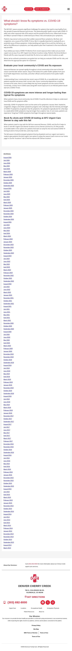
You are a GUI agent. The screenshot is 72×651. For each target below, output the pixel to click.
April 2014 (7, 522)
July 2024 (7, 225)
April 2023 (7, 267)
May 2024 (7, 230)
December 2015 (9, 478)
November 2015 (9, 480)
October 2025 (8, 183)
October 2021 (8, 301)
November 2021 (9, 298)
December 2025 (9, 180)
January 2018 (8, 413)
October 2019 (8, 360)
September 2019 (9, 362)
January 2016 (8, 475)
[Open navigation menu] (68, 9)
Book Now (28, 9)
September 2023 (9, 253)
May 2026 (7, 166)
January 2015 (8, 503)
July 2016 (7, 458)
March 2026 (7, 171)
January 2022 (8, 295)
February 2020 (8, 348)
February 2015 (8, 500)
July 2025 (7, 191)
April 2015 (7, 494)
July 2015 (7, 492)
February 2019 (8, 382)
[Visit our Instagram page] (53, 602)
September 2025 (9, 185)
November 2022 (9, 275)
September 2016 (9, 452)
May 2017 (7, 433)
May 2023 (7, 264)
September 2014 (9, 511)
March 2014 (7, 525)
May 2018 (7, 405)
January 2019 (8, 385)
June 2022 (7, 289)
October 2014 (8, 508)
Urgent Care (12, 608)
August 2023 (7, 256)
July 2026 (7, 160)
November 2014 (9, 506)
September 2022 (9, 281)
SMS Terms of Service (30, 633)
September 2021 (9, 303)
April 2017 (7, 435)
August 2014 (7, 514)
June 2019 (7, 371)
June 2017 (7, 430)
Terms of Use (44, 633)
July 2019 (7, 368)
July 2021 (7, 309)
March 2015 (7, 497)
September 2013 (9, 542)
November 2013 (9, 537)
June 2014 (7, 520)
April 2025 (7, 199)
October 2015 (8, 483)
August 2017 (7, 424)
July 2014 (7, 517)
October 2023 (8, 250)
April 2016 (7, 466)
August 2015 (7, 489)
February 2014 (8, 528)
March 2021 (7, 320)
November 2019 (9, 357)
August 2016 (7, 455)
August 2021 (7, 306)
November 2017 (9, 416)
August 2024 (7, 222)
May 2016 (7, 463)
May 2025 (7, 197)
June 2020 (7, 337)
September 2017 (9, 421)
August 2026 (7, 157)
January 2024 (8, 242)
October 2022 (8, 278)
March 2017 (7, 438)
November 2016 (9, 447)
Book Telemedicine (42, 9)
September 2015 (9, 486)
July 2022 (7, 287)
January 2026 (8, 177)
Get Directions (36, 597)
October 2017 (8, 419)
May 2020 (7, 340)
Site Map (36, 629)
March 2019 (7, 379)
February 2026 (8, 174)
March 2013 (7, 548)
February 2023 (8, 272)
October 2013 (8, 539)
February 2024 (8, 239)
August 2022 (7, 284)
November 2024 (9, 214)
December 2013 (9, 534)
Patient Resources (29, 611)
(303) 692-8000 (33, 564)
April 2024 (7, 233)
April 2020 (7, 343)
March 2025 (7, 202)
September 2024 (9, 219)
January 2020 (8, 351)
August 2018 (7, 396)
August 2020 (7, 331)
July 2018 (7, 399)
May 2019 (7, 374)
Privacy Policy (36, 625)
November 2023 (9, 247)
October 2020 (8, 326)
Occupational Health (36, 608)
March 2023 (7, 270)
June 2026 (7, 163)
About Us (41, 611)
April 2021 (7, 317)
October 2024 (8, 216)
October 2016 (8, 449)
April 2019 (7, 376)
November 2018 (9, 388)
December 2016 (9, 444)
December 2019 (9, 354)
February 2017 (8, 441)
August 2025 (7, 188)
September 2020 (9, 329)
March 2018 (7, 407)
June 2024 (7, 228)
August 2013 (7, 545)
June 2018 (7, 402)
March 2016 (7, 469)
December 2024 (9, 211)
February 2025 (8, 205)
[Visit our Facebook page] (43, 602)
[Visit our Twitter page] (48, 602)
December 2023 (9, 244)
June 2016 (7, 461)
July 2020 (7, 334)
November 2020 (9, 323)
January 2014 (8, 531)
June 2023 (7, 261)
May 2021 (7, 315)
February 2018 (8, 410)
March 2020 (7, 346)
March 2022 (7, 292)
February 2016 (8, 472)
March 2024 (7, 236)
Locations (23, 608)
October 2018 (8, 390)
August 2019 (7, 365)
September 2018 (9, 393)
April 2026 (7, 169)
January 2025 (8, 208)
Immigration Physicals (53, 608)
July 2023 (7, 258)
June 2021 (7, 312)
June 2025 (7, 194)
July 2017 (7, 427)
